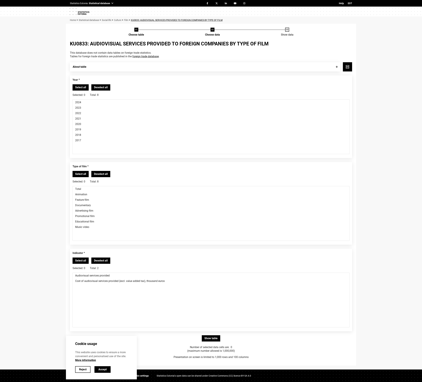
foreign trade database (145, 56)
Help (341, 3)
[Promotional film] (211, 216)
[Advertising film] (211, 210)
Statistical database (89, 20)
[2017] (211, 140)
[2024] (211, 102)
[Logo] (79, 11)
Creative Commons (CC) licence (230, 375)
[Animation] (211, 194)
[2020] (211, 124)
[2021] (211, 118)
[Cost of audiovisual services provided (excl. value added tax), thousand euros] (211, 281)
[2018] (211, 135)
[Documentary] (211, 205)
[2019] (211, 129)
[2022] (211, 113)
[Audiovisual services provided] (211, 275)
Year (75, 79)
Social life (106, 20)
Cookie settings (140, 375)
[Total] (211, 189)
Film (126, 20)
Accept (102, 369)
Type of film (80, 166)
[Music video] (211, 227)
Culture (117, 20)
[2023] (211, 107)
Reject (83, 369)
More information (85, 360)
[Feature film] (211, 200)
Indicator (78, 253)
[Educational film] (211, 221)
